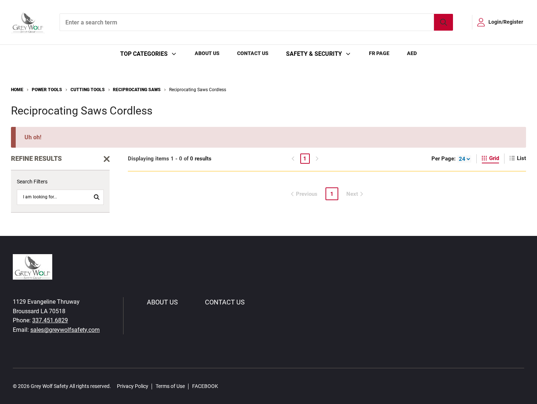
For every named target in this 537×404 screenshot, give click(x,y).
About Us (207, 53)
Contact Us (252, 53)
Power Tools (47, 89)
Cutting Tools (88, 89)
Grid (494, 158)
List (521, 158)
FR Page (379, 53)
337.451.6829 (50, 320)
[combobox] (256, 22)
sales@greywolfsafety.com (65, 329)
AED (412, 53)
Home (17, 89)
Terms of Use (170, 386)
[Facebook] (227, 385)
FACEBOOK (205, 386)
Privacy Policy (132, 386)
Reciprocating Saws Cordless (197, 89)
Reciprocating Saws (137, 89)
